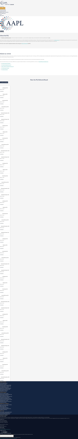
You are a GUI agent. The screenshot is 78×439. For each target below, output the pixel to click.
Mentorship (5, 407)
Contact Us (8, 414)
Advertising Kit (6, 438)
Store (1, 14)
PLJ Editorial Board (5, 69)
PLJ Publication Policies (5, 68)
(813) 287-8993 (2, 428)
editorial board (56, 40)
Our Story (1, 412)
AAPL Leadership (5, 412)
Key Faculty (5, 413)
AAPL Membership (25, 43)
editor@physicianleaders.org (43, 61)
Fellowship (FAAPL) (6, 408)
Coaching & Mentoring (5, 389)
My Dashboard (2, 405)
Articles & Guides (4, 394)
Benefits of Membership (3, 404)
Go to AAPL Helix (2, 6)
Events (4, 387)
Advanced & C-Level (5, 386)
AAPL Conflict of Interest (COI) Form (7, 66)
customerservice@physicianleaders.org (5, 429)
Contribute (4, 402)
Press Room (5, 414)
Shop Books (5, 401)
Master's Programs (5, 388)
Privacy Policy (2, 438)
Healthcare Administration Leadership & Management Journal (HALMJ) (5, 398)
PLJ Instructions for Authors (6, 63)
